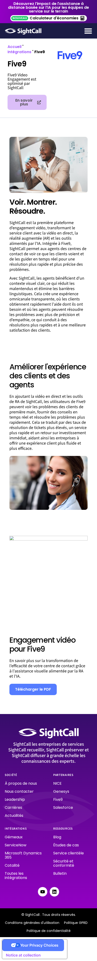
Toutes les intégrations (16, 875)
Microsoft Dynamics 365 (23, 855)
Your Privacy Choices (39, 945)
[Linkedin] (54, 891)
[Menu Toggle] (88, 31)
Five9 (58, 799)
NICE (57, 783)
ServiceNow (15, 845)
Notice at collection (23, 955)
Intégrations (19, 52)
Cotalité (12, 865)
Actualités (14, 815)
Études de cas (66, 845)
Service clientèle (68, 853)
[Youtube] (42, 891)
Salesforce (63, 807)
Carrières (13, 807)
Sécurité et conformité (63, 863)
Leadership (15, 799)
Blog (57, 837)
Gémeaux (14, 837)
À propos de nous (21, 783)
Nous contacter (19, 791)
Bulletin (60, 873)
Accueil (14, 46)
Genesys (61, 791)
